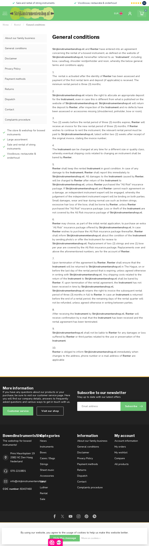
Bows (43, 452)
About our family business (20, 38)
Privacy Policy (13, 68)
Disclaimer (11, 58)
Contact (9, 109)
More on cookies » (90, 538)
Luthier (44, 487)
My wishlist (120, 452)
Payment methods (15, 79)
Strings (44, 464)
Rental (17, 24)
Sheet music (47, 470)
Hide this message (64, 538)
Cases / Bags (47, 458)
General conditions (35, 24)
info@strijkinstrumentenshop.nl (28, 481)
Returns (9, 89)
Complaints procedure (17, 119)
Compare (119, 458)
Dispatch (10, 99)
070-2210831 (18, 471)
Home (6, 24)
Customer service (18, 411)
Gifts (42, 481)
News (43, 441)
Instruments (47, 446)
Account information (126, 441)
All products (121, 464)
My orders (120, 446)
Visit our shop (50, 411)
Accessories (47, 476)
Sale (42, 499)
